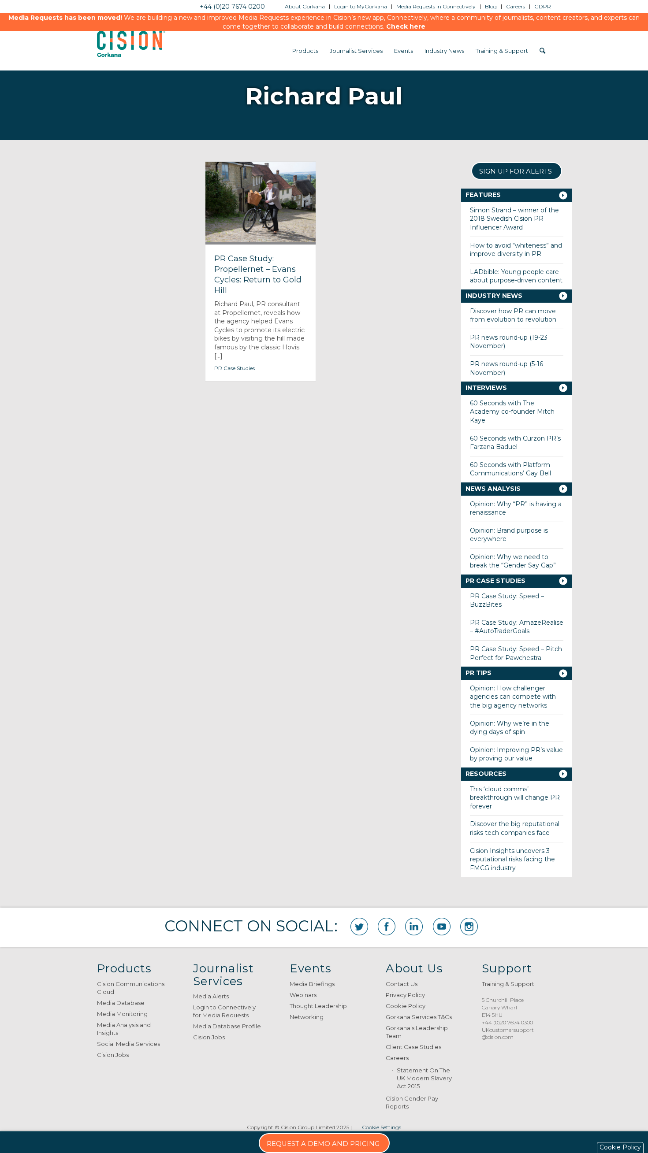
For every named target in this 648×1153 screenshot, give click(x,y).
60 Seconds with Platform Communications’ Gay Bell (510, 469)
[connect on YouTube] (442, 927)
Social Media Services (128, 1043)
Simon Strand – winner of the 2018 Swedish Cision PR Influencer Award (514, 218)
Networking (307, 1016)
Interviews (486, 388)
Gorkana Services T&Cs (419, 1016)
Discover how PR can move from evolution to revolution (513, 315)
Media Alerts (211, 996)
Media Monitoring (122, 1013)
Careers (397, 1057)
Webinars (303, 994)
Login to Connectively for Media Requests (224, 1011)
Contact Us (401, 983)
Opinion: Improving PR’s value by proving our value (516, 754)
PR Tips (479, 673)
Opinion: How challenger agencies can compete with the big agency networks (513, 696)
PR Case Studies (234, 368)
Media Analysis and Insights (124, 1028)
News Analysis (493, 489)
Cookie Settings (381, 1127)
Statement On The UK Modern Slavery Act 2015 (424, 1078)
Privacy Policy (405, 994)
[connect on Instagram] (469, 927)
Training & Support (508, 983)
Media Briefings (312, 983)
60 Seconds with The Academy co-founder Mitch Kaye (512, 411)
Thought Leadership (318, 1005)
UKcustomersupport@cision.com (508, 1034)
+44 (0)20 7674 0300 (507, 1022)
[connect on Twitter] (359, 927)
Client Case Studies (413, 1046)
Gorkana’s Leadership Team (417, 1031)
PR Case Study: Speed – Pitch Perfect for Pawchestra (516, 653)
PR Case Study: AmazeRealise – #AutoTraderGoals (516, 627)
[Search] (542, 50)
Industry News (494, 296)
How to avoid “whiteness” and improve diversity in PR (516, 249)
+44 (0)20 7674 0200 (232, 7)
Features (483, 195)
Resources (486, 774)
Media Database (121, 1002)
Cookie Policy (405, 1005)
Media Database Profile (227, 1026)
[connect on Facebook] (387, 927)
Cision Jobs (113, 1054)
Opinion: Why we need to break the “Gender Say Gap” (513, 561)
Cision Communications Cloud (130, 987)
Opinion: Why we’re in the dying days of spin (509, 727)
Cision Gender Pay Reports (412, 1102)
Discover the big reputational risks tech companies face (514, 828)
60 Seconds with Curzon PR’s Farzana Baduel (515, 442)
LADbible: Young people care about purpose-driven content (516, 276)
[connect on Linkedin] (414, 927)
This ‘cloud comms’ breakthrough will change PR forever (515, 797)
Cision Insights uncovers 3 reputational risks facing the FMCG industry (512, 859)
